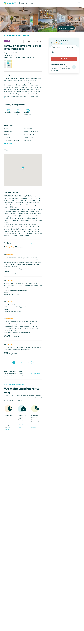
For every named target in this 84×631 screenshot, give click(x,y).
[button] (64, 52)
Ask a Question (35, 374)
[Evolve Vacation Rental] (10, 3)
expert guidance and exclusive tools (23, 425)
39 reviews (64, 43)
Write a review (35, 244)
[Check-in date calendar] (53, 47)
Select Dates (64, 59)
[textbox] (30, 3)
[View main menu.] (79, 3)
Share (39, 41)
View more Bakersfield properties (17, 35)
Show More (8, 98)
